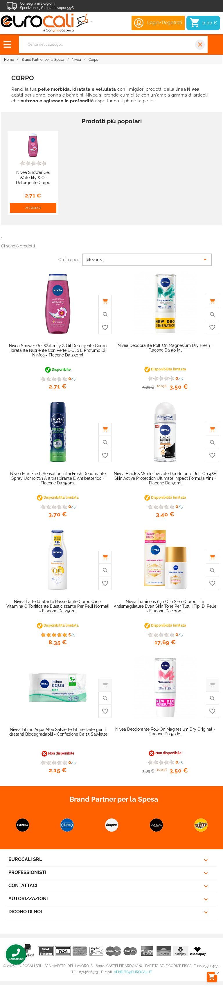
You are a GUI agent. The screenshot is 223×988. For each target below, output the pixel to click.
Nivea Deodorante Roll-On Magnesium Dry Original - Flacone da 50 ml (165, 731)
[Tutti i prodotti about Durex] (67, 825)
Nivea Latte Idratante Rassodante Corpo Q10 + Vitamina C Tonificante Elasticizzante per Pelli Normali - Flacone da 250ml (57, 606)
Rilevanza (147, 259)
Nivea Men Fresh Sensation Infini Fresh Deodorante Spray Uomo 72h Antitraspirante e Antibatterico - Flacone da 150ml (58, 478)
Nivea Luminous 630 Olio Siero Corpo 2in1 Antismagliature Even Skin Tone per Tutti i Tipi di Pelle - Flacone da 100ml (165, 606)
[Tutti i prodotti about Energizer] (111, 825)
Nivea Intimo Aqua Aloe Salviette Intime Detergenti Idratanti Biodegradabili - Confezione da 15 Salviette (57, 731)
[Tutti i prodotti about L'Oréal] (156, 825)
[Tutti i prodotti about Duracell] (22, 825)
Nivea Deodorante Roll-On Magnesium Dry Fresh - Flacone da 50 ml (165, 347)
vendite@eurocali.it (133, 972)
